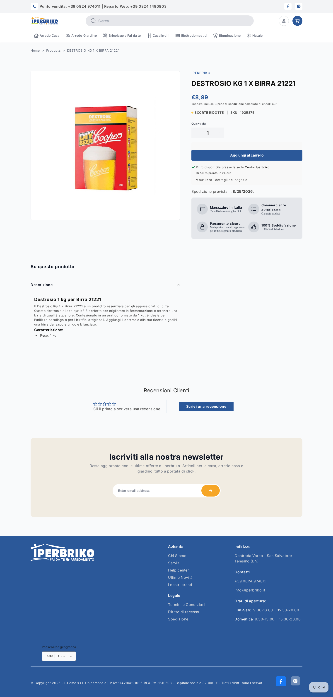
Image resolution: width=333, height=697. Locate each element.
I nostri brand (180, 584)
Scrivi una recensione (206, 406)
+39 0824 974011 (250, 581)
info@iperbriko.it (249, 590)
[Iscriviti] (210, 491)
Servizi (174, 563)
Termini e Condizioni (186, 604)
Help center (178, 570)
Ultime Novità (180, 577)
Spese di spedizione (229, 104)
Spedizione (178, 619)
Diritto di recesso (183, 612)
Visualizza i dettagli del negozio (221, 180)
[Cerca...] (93, 21)
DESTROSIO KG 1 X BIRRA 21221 (93, 50)
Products (53, 50)
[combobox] (170, 20)
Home (35, 50)
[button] (284, 21)
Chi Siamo (177, 555)
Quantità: (198, 123)
